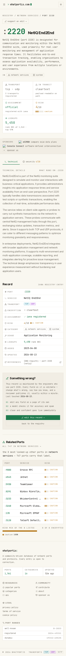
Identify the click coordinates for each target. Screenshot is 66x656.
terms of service (12, 611)
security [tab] (33, 161)
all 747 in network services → (22, 446)
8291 (8, 491)
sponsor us (44, 595)
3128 (8, 520)
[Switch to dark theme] (60, 4)
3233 (8, 498)
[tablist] (33, 162)
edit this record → (34, 417)
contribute (44, 587)
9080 (8, 469)
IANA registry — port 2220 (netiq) (38, 362)
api (7, 595)
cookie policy (10, 615)
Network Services (27, 15)
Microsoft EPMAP (29, 513)
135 (7, 513)
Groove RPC (26, 469)
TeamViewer (26, 484)
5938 (8, 484)
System (39, 75)
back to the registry (33, 423)
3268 (8, 505)
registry (8, 15)
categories (11, 591)
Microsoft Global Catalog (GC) (30, 505)
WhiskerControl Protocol (30, 498)
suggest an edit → (17, 21)
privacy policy (10, 607)
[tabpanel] (33, 221)
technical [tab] (13, 161)
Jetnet (24, 477)
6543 (8, 477)
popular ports (12, 587)
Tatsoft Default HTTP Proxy (30, 520)
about (41, 591)
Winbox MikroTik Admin (30, 491)
